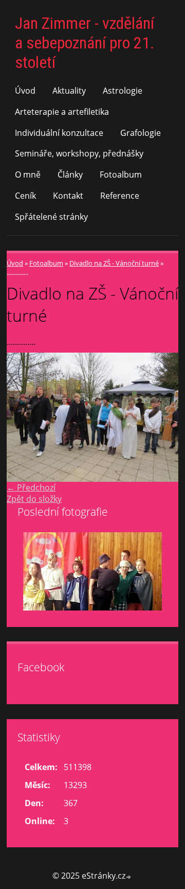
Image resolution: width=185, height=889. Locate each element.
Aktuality (69, 90)
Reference (119, 195)
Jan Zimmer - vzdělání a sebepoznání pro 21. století (85, 42)
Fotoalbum (121, 174)
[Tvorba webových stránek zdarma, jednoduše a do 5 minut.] (129, 877)
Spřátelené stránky (51, 216)
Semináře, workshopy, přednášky (79, 153)
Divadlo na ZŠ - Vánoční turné (114, 263)
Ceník (25, 195)
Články (70, 174)
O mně (28, 174)
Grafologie (140, 132)
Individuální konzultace (59, 132)
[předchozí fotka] (23, 417)
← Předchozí (31, 487)
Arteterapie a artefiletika (62, 111)
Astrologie (122, 90)
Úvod (25, 90)
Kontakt (68, 195)
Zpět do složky (34, 498)
